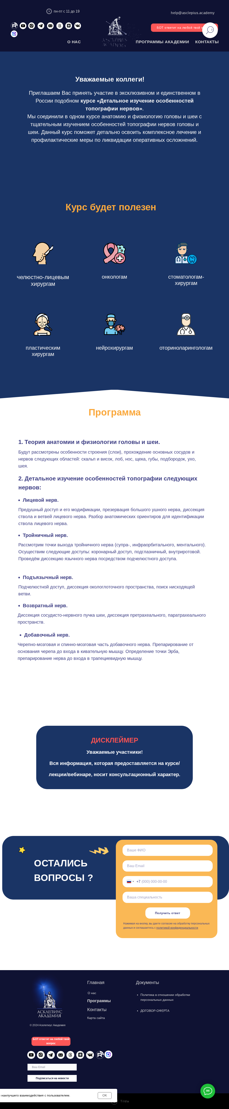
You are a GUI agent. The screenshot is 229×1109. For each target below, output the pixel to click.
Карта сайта (96, 1018)
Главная (95, 982)
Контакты (96, 1009)
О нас (92, 993)
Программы (99, 1001)
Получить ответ (167, 913)
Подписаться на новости (52, 1078)
